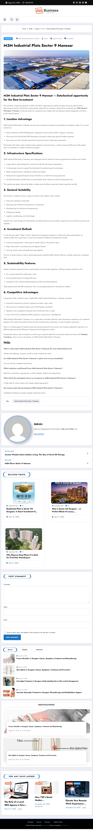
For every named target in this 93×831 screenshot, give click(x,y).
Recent (10, 650)
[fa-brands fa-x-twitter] (77, 2)
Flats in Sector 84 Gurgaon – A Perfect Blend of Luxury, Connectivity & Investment (66, 510)
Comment (39, 650)
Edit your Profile (67, 429)
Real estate (8, 39)
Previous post (9, 451)
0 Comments (70, 39)
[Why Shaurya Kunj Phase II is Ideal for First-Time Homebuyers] (23, 539)
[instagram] (83, 2)
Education (47, 822)
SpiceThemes (64, 825)
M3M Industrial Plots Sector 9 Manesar (29, 39)
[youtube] (86, 2)
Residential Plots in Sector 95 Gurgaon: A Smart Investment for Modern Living (21, 510)
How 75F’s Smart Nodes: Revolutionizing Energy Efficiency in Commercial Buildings (46, 799)
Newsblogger (45, 825)
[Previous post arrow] (87, 453)
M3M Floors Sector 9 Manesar (18, 463)
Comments (7, 584)
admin (46, 39)
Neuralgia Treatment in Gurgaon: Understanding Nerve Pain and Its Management (47, 681)
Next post (8, 460)
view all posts (39, 434)
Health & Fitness (58, 822)
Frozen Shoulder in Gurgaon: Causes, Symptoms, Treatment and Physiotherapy (46, 658)
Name (5, 607)
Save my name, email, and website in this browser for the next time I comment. (31, 632)
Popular (24, 650)
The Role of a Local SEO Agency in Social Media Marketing (15, 803)
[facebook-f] (74, 2)
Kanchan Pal (13, 506)
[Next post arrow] (87, 463)
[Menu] (5, 19)
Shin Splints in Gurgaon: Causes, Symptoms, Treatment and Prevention (43, 670)
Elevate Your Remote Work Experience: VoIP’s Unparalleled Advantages (76, 802)
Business (8, 783)
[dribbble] (80, 2)
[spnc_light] (17, 19)
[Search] (11, 19)
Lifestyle (77, 783)
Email (5, 620)
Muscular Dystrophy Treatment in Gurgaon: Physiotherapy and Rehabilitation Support (49, 692)
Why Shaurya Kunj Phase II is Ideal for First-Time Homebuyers (22, 556)
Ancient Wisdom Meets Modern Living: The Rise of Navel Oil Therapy (35, 454)
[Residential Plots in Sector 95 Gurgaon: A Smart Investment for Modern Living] (23, 493)
